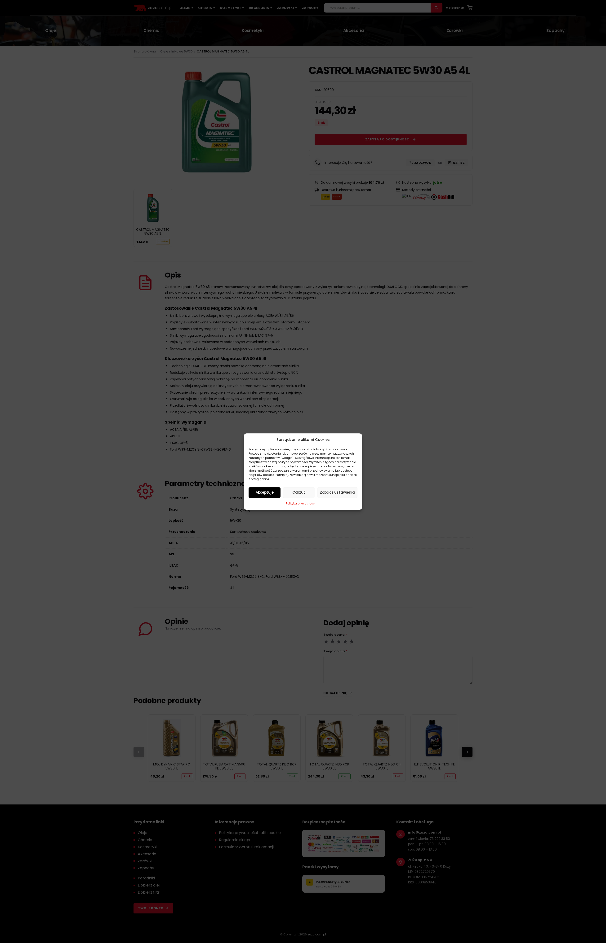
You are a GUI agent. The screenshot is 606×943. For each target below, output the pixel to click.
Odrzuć (299, 492)
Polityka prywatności (301, 503)
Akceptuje (265, 492)
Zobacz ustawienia (337, 492)
